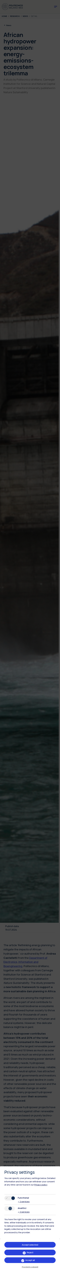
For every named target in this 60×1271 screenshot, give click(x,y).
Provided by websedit (30, 1267)
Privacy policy (40, 1184)
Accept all (30, 1260)
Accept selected (30, 1244)
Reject (30, 1252)
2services (24, 1201)
